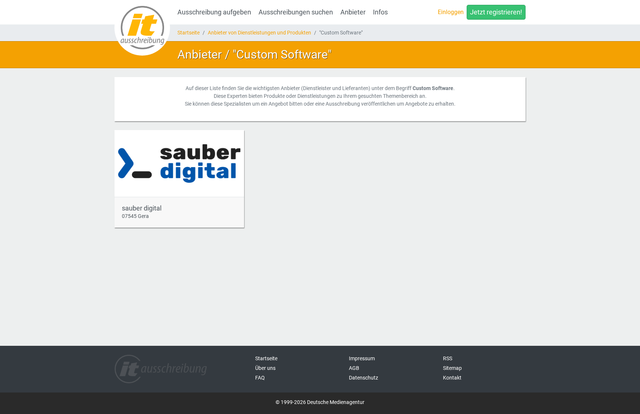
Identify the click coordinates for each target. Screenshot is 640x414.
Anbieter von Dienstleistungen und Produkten (259, 33)
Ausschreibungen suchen (296, 12)
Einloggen (451, 12)
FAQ (260, 378)
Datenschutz (363, 378)
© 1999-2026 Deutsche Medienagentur (320, 402)
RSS (447, 358)
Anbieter (353, 12)
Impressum (362, 358)
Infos (380, 12)
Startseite (188, 33)
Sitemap (452, 368)
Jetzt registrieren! (496, 12)
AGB (354, 368)
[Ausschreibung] (142, 28)
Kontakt (452, 378)
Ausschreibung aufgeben (214, 12)
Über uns (265, 368)
